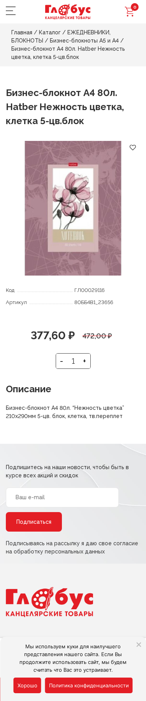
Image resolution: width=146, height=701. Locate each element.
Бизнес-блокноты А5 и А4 (84, 40)
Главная (21, 32)
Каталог (50, 32)
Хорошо (27, 685)
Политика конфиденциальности (89, 685)
